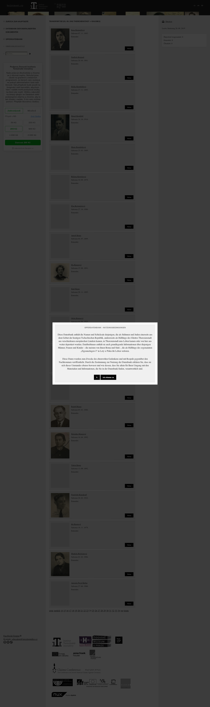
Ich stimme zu (108, 377)
